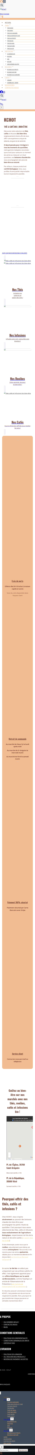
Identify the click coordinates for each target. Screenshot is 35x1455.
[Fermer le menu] (0, 1392)
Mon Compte (4, 14)
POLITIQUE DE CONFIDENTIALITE (15, 1338)
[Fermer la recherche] (2, 1447)
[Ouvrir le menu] (1, 107)
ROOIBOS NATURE (11, 72)
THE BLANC (10, 1408)
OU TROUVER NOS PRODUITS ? (14, 1357)
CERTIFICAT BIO (9, 1343)
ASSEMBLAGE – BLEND (12, 82)
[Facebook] (1, 2)
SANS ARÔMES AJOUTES (13, 64)
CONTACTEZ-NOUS (12, 88)
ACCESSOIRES (9, 85)
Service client (17, 1053)
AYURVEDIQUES (11, 54)
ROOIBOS (6, 1431)
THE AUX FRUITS (12, 1406)
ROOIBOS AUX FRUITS (12, 69)
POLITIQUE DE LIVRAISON (13, 1354)
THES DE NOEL (10, 43)
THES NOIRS (10, 28)
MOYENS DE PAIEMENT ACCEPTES (16, 1359)
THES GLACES (10, 48)
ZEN (8, 59)
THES (5, 1400)
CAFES (5, 1437)
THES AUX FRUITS (11, 38)
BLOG (6, 1327)
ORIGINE (9, 80)
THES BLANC (10, 41)
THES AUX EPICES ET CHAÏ (13, 36)
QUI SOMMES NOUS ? (11, 1322)
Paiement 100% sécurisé (17, 902)
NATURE (9, 61)
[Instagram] (4, 2)
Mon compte (7, 1443)
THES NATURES (11, 46)
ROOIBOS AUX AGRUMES (13, 75)
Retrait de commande (17, 738)
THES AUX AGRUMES (12, 33)
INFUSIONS (7, 1419)
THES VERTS (10, 30)
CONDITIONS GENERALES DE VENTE (16, 1340)
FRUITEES (9, 56)
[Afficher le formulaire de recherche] (2, 5)
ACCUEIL (8, 22)
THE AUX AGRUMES (13, 1402)
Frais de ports (17, 581)
